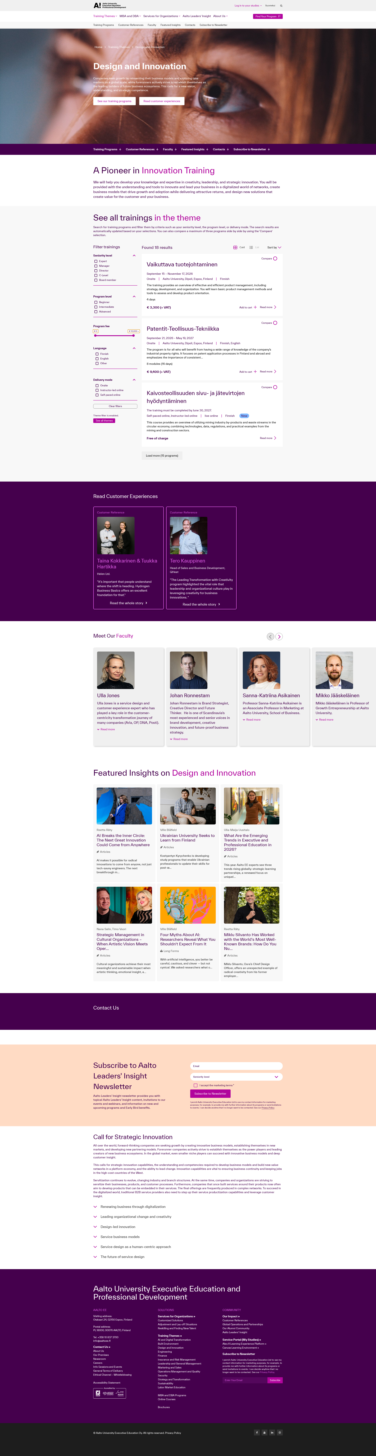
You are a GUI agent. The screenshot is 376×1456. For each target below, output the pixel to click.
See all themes (104, 420)
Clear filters (115, 406)
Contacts (190, 25)
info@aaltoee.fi (102, 1340)
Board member (107, 280)
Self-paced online (110, 394)
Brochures (164, 1407)
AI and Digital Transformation (174, 1339)
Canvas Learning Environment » (241, 1347)
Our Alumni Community (236, 1328)
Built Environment (168, 1343)
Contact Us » (101, 1346)
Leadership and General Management (179, 1363)
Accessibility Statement (106, 1382)
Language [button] (99, 348)
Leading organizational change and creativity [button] (136, 1217)
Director (104, 270)
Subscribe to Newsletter (213, 25)
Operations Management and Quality (179, 1371)
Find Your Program (266, 16)
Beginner (104, 302)
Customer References (130, 25)
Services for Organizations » (176, 1316)
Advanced (105, 311)
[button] (106, 729)
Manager (104, 265)
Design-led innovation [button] (118, 1227)
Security (162, 1375)
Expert (103, 261)
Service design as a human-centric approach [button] (136, 1247)
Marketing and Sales (169, 1367)
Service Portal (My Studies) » (242, 1339)
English (104, 358)
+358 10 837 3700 (108, 1337)
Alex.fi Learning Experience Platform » (244, 1343)
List (257, 247)
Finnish (104, 353)
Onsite (104, 385)
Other (103, 363)
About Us (98, 1350)
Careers (97, 1362)
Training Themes (119, 47)
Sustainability (165, 1383)
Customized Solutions (170, 1320)
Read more (266, 307)
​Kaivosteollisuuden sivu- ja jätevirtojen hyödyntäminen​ (196, 397)
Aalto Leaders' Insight (197, 16)
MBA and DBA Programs (172, 1395)
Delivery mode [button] (102, 379)
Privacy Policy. (267, 1372)
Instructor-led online (112, 390)
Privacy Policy (173, 1432)
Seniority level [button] (102, 255)
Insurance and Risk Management (176, 1359)
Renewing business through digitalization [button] (133, 1207)
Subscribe (275, 1380)
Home (98, 47)
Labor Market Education (172, 1387)
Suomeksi (270, 5)
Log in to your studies (247, 5)
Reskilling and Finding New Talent (177, 1328)
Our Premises (101, 1354)
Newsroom (99, 1358)
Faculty (152, 25)
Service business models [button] (120, 1237)
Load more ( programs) (162, 455)
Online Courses (166, 1399)
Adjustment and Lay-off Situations (177, 1324)
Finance (162, 1355)
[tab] (115, 255)
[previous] (270, 636)
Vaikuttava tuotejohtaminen (182, 264)
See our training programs (114, 101)
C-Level (103, 275)
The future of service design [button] (122, 1257)
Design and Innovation (149, 47)
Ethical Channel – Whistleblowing (112, 1374)
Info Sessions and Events (107, 1366)
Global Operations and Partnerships (243, 1324)
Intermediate (106, 306)
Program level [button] (102, 296)
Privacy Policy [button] (268, 1108)
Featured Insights (171, 25)
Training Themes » (170, 1335)
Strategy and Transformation (174, 1379)
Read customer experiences (161, 101)
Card (242, 247)
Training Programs (103, 25)
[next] (279, 636)
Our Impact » (231, 1316)
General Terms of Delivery (108, 1370)
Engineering (165, 1351)
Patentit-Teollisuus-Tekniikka (183, 328)
